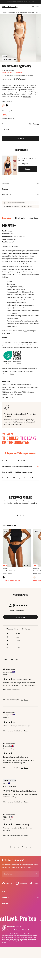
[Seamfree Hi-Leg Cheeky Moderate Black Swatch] (7, 105)
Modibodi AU (11, 926)
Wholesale (26, 930)
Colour (4, 101)
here (12, 374)
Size (3, 124)
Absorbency (6, 111)
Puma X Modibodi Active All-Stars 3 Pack (27, 160)
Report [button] (26, 700)
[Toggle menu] (37, 7)
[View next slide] (38, 38)
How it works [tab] (20, 218)
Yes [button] (22, 700)
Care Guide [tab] (33, 218)
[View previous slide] (2, 38)
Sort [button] (5, 659)
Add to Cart (20, 138)
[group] (20, 605)
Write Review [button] (20, 617)
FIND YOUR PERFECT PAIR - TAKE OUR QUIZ (20, 2)
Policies (17, 930)
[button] (10, 847)
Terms (9, 930)
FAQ (25, 331)
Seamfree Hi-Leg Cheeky (11, 571)
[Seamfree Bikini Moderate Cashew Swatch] (34, 577)
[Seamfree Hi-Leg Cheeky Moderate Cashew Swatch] (3, 105)
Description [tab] (6, 218)
